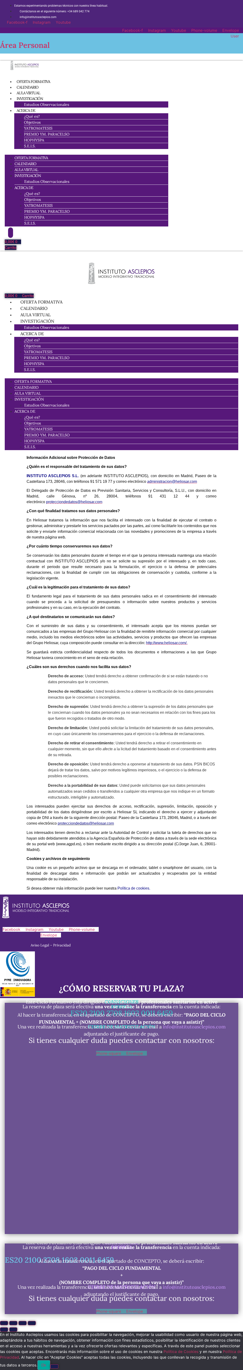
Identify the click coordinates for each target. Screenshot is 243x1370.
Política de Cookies (181, 1351)
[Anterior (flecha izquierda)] (4, 1329)
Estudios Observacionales (46, 104)
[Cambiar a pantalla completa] (13, 1323)
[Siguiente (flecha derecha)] (13, 1329)
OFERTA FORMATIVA (31, 157)
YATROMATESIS (38, 128)
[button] (86, 152)
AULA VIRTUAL (26, 169)
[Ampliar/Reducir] (4, 1323)
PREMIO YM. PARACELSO (47, 134)
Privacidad (62, 945)
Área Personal (25, 45)
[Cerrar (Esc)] (32, 1323)
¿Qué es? (32, 116)
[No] (54, 1366)
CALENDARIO (25, 163)
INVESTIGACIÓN (30, 98)
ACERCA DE (26, 110)
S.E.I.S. (30, 146)
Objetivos (32, 122)
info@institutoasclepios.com (194, 1027)
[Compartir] (23, 1323)
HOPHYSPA (34, 140)
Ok (43, 1365)
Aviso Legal (40, 945)
